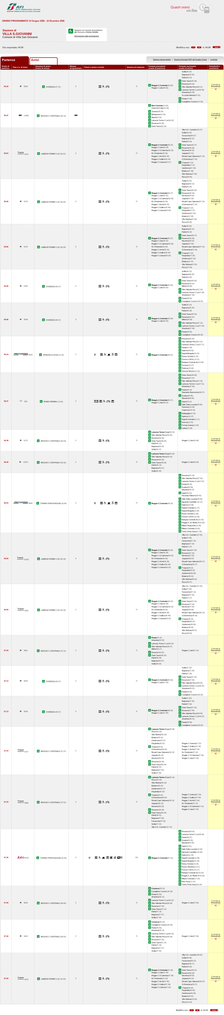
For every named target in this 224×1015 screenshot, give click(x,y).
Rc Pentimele (157, 153)
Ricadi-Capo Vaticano (190, 156)
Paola (184, 99)
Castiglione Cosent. (189, 102)
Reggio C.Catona (158, 162)
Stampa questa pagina (162, 59)
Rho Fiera (186, 882)
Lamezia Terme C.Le (190, 90)
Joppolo (185, 153)
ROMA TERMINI (50, 402)
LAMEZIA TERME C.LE (50, 154)
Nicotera (185, 150)
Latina (184, 428)
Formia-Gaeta (187, 425)
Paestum (185, 407)
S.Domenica (187, 159)
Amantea (185, 92)
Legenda (213, 59)
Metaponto (156, 114)
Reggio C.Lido (157, 88)
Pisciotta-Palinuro (189, 496)
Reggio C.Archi (157, 156)
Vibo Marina (186, 174)
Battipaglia (186, 413)
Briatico (185, 171)
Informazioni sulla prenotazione (86, 36)
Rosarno (185, 84)
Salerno (185, 350)
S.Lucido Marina (188, 95)
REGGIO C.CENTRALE (50, 116)
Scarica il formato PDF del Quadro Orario (190, 59)
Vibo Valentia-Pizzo (189, 87)
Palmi (184, 78)
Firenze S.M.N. (188, 359)
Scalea (184, 396)
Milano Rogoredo (188, 526)
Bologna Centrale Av (190, 362)
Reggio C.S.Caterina (160, 150)
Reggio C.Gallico (158, 159)
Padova (185, 368)
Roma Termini (187, 356)
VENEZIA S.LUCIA (50, 355)
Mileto (184, 286)
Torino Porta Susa (189, 531)
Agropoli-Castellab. (189, 502)
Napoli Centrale (188, 419)
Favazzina (186, 136)
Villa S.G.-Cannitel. (189, 130)
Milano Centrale (188, 528)
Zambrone (186, 168)
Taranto (155, 111)
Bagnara (185, 75)
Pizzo (184, 177)
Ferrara (185, 365)
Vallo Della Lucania (189, 405)
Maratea (185, 398)
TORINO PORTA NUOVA (50, 503)
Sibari (154, 117)
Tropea (185, 163)
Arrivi (35, 60)
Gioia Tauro (186, 81)
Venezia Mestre (188, 371)
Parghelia (185, 165)
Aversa (185, 422)
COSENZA (50, 87)
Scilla (184, 72)
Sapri (184, 402)
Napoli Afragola (188, 353)
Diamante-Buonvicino (190, 392)
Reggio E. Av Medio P (190, 523)
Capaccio (185, 410)
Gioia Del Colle (157, 108)
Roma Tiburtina (188, 867)
